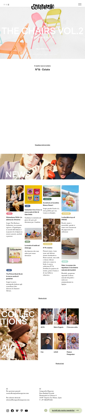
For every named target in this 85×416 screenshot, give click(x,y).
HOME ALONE (43, 49)
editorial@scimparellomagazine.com (17, 400)
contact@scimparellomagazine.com (17, 393)
